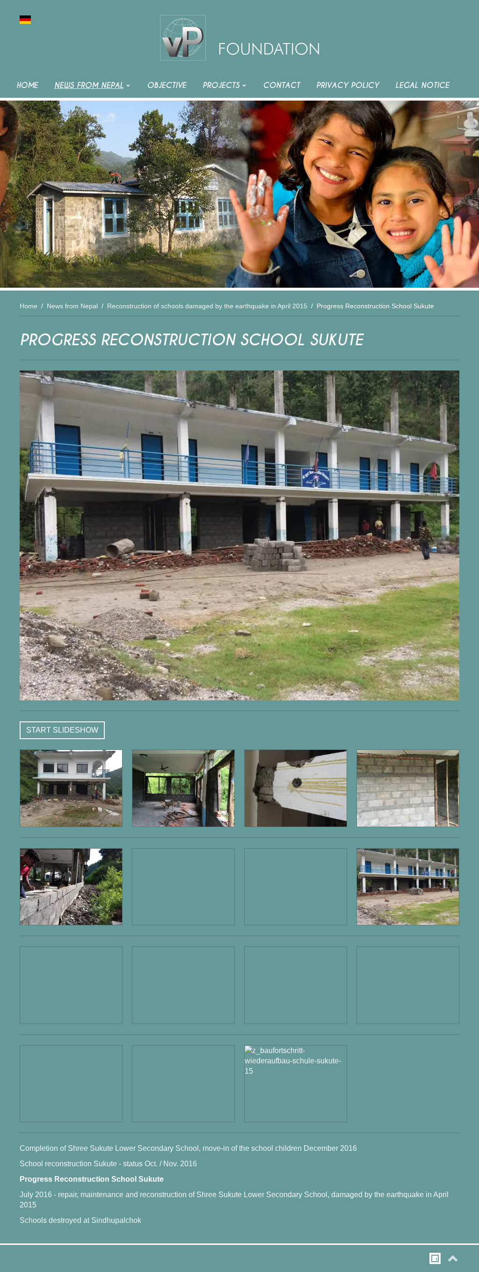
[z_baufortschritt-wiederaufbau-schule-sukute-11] (296, 985)
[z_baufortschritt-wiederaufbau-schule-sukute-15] (296, 1084)
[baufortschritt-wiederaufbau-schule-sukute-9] (71, 985)
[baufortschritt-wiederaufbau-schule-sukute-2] (183, 788)
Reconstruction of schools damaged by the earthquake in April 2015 (207, 306)
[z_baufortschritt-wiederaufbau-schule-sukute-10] (183, 985)
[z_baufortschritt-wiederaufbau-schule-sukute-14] (183, 1084)
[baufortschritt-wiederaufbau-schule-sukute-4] (408, 788)
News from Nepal (72, 306)
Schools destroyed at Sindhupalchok (80, 1220)
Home (28, 306)
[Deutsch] (25, 19)
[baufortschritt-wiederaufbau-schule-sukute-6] (183, 887)
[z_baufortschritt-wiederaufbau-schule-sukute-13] (71, 1084)
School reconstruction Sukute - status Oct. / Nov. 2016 (108, 1164)
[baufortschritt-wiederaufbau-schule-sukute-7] (296, 887)
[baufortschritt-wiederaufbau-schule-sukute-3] (296, 788)
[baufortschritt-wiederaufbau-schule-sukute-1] (71, 788)
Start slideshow (62, 730)
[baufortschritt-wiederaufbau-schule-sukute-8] (239, 535)
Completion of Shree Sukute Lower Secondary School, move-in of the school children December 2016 (188, 1148)
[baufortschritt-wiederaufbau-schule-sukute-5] (71, 887)
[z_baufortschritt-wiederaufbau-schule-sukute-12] (408, 985)
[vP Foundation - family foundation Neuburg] (239, 37)
